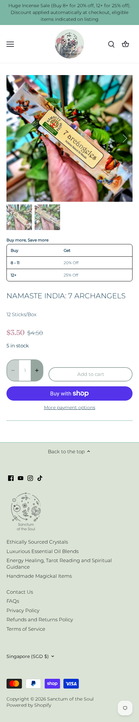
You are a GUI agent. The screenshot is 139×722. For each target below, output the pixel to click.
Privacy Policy (22, 610)
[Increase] (37, 370)
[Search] (111, 44)
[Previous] (14, 138)
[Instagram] (30, 477)
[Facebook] (11, 477)
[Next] (124, 138)
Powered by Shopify (28, 705)
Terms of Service (25, 629)
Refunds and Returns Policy (39, 619)
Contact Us (19, 592)
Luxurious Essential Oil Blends (42, 551)
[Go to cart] (125, 44)
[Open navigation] (10, 44)
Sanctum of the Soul (70, 699)
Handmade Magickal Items (39, 576)
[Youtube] (20, 477)
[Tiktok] (40, 477)
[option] (69, 138)
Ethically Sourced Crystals (37, 542)
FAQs (12, 601)
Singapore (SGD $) (27, 656)
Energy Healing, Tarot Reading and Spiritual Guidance (59, 563)
